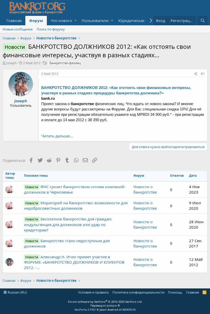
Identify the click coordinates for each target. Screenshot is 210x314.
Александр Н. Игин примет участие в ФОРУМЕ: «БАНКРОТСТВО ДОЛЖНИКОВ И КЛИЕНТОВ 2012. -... (74, 262)
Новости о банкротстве (145, 189)
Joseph (11, 63)
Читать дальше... (57, 135)
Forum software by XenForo (105, 302)
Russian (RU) (17, 292)
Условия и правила (93, 292)
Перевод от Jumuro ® (105, 305)
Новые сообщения (18, 29)
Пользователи (95, 20)
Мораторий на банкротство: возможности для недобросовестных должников (76, 205)
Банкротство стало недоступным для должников (67, 243)
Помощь (175, 292)
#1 (203, 74)
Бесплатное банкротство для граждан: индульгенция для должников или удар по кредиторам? (68, 224)
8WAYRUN (128, 309)
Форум (36, 20)
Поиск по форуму (51, 29)
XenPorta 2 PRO (85, 309)
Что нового (61, 20)
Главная (14, 20)
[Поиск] (202, 20)
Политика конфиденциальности (138, 292)
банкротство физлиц (65, 63)
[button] (75, 20)
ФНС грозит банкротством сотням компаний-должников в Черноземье (74, 189)
